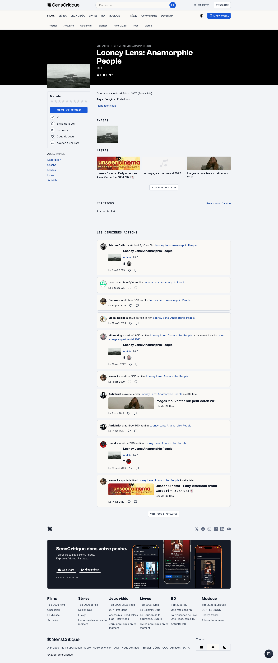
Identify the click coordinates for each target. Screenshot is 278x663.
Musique (209, 598)
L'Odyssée (53, 615)
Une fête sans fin (181, 609)
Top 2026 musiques (214, 604)
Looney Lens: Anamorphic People (135, 46)
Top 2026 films (56, 604)
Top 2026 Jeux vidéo (122, 604)
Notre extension (102, 647)
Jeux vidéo (118, 598)
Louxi (111, 282)
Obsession (53, 609)
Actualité (52, 620)
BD (173, 598)
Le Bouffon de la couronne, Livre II (151, 616)
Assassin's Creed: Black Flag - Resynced (123, 616)
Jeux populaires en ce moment (122, 625)
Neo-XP (113, 376)
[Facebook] (203, 530)
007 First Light (118, 609)
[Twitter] (197, 530)
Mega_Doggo (116, 317)
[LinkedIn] (222, 530)
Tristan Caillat (117, 245)
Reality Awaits (210, 615)
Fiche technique (106, 105)
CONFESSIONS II (212, 609)
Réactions (105, 203)
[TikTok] (216, 530)
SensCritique (103, 46)
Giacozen (114, 300)
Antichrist (114, 394)
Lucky (82, 615)
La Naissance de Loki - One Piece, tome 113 (185, 616)
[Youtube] (229, 530)
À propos (53, 647)
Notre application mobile (76, 647)
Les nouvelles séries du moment (92, 622)
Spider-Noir (85, 609)
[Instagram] (209, 530)
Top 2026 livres (149, 604)
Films (113, 46)
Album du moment (213, 620)
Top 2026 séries (88, 604)
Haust (112, 443)
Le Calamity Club (150, 609)
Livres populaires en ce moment (154, 625)
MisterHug (115, 335)
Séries (83, 598)
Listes (102, 150)
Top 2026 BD (179, 604)
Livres (145, 598)
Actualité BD (178, 624)
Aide (117, 647)
